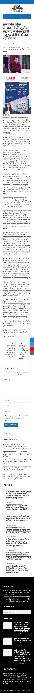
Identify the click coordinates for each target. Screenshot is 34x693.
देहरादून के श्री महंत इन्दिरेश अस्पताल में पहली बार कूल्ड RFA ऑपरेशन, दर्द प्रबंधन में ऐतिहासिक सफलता (22, 627)
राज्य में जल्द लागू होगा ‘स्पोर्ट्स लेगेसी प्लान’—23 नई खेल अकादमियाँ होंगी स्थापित (10, 350)
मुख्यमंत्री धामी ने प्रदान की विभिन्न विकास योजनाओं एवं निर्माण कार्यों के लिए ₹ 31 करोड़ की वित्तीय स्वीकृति (17, 569)
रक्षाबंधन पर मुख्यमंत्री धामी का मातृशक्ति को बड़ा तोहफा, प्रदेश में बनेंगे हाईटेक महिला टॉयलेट (17, 462)
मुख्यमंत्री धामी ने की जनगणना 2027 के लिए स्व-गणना (22, 640)
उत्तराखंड (12, 336)
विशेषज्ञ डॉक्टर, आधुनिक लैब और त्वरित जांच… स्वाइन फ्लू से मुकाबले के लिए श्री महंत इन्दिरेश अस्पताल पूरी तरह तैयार (17, 477)
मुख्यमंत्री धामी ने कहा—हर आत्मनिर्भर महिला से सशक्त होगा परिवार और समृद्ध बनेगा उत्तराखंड (17, 469)
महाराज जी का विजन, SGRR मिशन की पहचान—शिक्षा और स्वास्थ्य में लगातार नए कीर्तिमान (16, 454)
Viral (18, 690)
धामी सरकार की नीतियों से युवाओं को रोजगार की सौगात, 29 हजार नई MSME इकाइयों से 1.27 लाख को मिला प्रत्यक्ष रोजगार (17, 446)
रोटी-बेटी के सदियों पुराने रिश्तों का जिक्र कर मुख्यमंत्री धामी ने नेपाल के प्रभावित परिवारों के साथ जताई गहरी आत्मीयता (18, 556)
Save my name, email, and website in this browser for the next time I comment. (17, 418)
